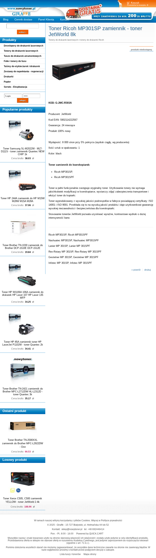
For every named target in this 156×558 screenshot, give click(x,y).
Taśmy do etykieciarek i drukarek (22, 66)
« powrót (135, 270)
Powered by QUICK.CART (89, 533)
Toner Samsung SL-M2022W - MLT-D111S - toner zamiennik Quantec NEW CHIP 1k (22, 151)
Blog (5, 19)
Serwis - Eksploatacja (15, 87)
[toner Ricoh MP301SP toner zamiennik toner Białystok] (73, 95)
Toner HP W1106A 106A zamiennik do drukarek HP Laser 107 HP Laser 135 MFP (22, 295)
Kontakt (64, 19)
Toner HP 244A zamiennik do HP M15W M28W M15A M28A (23, 200)
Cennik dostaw (23, 19)
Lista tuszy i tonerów (70, 554)
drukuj (147, 270)
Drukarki (8, 76)
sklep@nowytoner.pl (71, 529)
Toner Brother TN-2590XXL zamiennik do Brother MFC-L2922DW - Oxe (22, 443)
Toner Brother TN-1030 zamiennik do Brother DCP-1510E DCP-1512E (22, 246)
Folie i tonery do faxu (15, 61)
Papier (7, 81)
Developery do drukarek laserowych (23, 45)
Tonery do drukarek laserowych (21, 51)
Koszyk (135, 2)
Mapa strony (90, 554)
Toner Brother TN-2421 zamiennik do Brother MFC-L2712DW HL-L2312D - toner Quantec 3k (22, 391)
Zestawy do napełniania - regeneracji (23, 71)
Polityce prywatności (111, 520)
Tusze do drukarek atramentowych (22, 56)
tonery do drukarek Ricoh (92, 40)
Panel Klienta (46, 19)
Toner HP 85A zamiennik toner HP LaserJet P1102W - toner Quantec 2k (22, 343)
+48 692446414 (96, 529)
